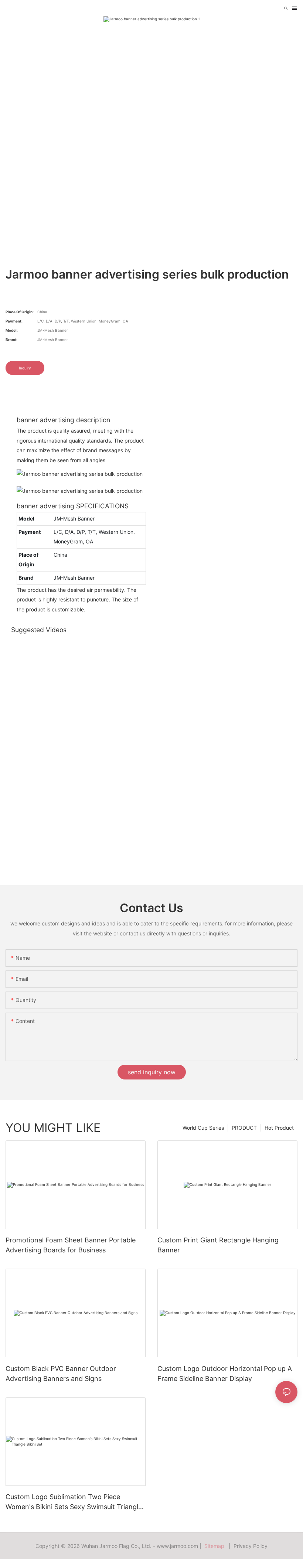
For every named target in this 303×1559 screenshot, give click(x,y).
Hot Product (279, 1128)
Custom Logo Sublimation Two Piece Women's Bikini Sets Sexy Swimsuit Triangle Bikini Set (74, 1502)
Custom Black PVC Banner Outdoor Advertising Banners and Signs (61, 1373)
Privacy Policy (251, 1546)
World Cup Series (203, 1128)
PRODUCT (244, 1128)
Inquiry (25, 368)
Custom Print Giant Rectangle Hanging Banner (218, 1245)
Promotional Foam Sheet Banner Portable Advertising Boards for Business (71, 1245)
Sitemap (216, 1546)
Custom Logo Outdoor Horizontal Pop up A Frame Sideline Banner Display (224, 1373)
